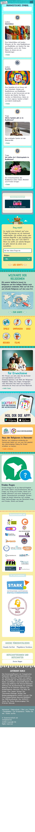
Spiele (6, 328)
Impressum (5, 709)
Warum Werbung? (17, 197)
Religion (6, 255)
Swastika (8, 69)
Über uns (24, 709)
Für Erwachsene (18, 711)
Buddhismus (17, 17)
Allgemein (17, 62)
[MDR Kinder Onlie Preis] (17, 625)
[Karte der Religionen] (17, 300)
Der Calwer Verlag (14, 691)
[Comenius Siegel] (17, 606)
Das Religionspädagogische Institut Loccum (15, 694)
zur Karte (17, 312)
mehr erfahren (8, 449)
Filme (17, 342)
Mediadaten (7, 711)
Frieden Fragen (8, 485)
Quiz (28, 328)
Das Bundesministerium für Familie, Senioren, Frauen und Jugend (16, 677)
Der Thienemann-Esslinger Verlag (13, 692)
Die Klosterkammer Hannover (15, 688)
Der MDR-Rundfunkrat (9, 699)
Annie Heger (17, 661)
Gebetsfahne (9, 24)
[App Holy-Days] (17, 407)
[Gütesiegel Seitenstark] (17, 587)
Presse (32, 709)
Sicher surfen (11, 713)
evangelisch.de (7, 720)
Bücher (6, 342)
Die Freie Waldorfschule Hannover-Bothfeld (17, 696)
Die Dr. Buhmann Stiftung (17, 687)
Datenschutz (15, 709)
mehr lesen (7, 388)
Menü (31, 2)
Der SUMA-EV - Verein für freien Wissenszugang (16, 700)
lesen (8, 55)
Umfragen (17, 328)
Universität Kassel (23, 682)
